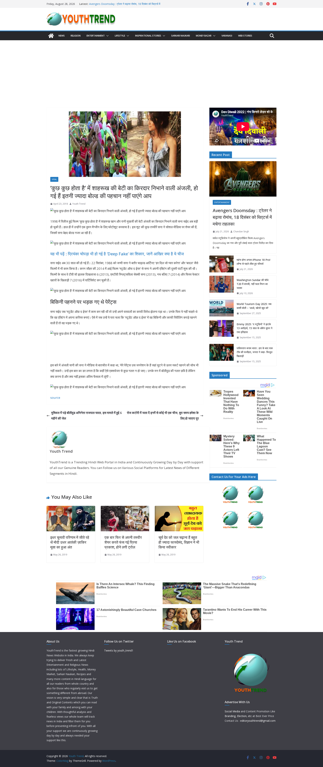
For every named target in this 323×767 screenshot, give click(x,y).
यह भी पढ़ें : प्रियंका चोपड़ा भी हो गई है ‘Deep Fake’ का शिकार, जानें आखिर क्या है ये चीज (117, 253)
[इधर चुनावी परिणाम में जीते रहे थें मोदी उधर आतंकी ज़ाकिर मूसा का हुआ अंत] (71, 508)
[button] (107, 36)
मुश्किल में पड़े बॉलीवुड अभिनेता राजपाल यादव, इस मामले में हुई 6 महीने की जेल (86, 416)
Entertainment (96, 35)
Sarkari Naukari (180, 35)
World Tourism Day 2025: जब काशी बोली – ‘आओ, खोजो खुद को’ (254, 306)
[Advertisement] (161, 68)
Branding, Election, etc (238, 716)
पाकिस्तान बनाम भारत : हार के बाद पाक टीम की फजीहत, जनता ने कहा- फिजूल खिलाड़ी (255, 352)
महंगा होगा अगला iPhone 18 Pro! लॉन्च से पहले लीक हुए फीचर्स (253, 261)
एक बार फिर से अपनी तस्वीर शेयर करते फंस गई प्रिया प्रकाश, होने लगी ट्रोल (123, 542)
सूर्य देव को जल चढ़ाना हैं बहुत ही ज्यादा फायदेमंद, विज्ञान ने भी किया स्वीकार (179, 542)
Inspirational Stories (148, 35)
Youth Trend (78, 203)
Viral (54, 179)
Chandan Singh (241, 231)
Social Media (232, 711)
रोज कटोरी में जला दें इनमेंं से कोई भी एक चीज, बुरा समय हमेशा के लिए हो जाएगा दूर (163, 416)
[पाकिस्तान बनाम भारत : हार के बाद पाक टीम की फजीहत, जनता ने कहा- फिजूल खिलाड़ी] (221, 355)
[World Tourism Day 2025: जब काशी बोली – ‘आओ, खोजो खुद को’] (221, 309)
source (55, 397)
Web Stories (245, 35)
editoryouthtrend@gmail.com (258, 720)
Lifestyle (120, 35)
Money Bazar (203, 35)
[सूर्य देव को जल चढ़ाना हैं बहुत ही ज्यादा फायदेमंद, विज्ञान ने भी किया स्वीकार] (179, 508)
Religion (76, 35)
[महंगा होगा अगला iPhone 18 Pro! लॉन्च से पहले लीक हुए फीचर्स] (221, 265)
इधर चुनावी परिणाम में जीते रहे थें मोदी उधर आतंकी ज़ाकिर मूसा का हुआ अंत (69, 542)
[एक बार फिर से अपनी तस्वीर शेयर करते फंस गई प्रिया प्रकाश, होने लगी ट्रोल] (125, 508)
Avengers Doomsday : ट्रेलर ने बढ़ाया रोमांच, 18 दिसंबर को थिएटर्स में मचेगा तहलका (242, 217)
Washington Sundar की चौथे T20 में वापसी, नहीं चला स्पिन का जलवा (252, 284)
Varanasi (227, 35)
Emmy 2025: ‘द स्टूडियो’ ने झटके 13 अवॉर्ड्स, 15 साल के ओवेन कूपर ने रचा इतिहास (254, 328)
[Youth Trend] (51, 35)
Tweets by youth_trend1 (118, 650)
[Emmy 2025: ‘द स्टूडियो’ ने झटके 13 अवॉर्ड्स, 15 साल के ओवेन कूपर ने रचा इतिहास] (221, 331)
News (62, 35)
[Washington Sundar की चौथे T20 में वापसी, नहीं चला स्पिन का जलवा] (221, 287)
